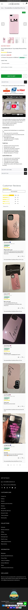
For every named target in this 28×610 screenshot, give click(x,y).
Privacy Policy (4, 558)
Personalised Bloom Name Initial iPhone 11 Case (13, 461)
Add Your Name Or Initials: (6, 67)
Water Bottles (4, 543)
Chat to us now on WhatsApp (9, 484)
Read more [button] (6, 253)
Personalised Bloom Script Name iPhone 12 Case (13, 311)
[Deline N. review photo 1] (14, 277)
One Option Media (19, 602)
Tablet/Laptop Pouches (6, 541)
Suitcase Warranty (5, 562)
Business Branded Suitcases (7, 555)
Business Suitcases (5, 529)
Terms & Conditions (5, 560)
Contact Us (3, 496)
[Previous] (3, 24)
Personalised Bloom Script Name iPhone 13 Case (13, 360)
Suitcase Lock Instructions (6, 503)
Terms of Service (4, 515)
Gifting (2, 532)
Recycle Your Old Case (6, 510)
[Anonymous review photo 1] (14, 225)
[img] (14, 247)
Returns (2, 501)
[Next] (25, 24)
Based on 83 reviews (7, 189)
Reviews (3, 505)
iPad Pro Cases (4, 539)
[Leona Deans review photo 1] (14, 329)
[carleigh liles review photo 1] (14, 428)
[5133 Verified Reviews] (14, 600)
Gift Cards (3, 508)
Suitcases (3, 527)
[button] (4, 52)
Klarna (2, 565)
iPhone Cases (4, 534)
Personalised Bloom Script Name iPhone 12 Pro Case (13, 259)
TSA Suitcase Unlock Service (7, 567)
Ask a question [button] (14, 191)
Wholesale (3, 553)
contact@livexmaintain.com (9, 481)
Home (2, 8)
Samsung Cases (4, 536)
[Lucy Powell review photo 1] (14, 378)
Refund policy (4, 517)
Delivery (2, 498)
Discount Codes (4, 513)
